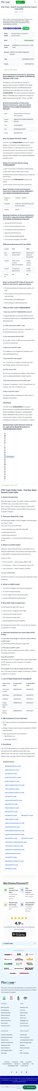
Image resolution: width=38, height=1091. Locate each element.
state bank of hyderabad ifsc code (16, 842)
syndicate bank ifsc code (13, 853)
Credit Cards (23, 1034)
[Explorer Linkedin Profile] (17, 1072)
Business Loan (24, 1007)
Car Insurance (5, 1010)
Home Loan (23, 1018)
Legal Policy (25, 1063)
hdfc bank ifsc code (11, 811)
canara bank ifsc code (12, 789)
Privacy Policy (24, 1065)
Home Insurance (5, 1015)
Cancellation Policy (13, 1065)
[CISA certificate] (11, 998)
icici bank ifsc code (11, 815)
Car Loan (22, 1010)
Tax (21, 1050)
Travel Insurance (5, 1025)
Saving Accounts (5, 1045)
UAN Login (4, 1053)
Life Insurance (5, 1018)
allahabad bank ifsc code (13, 766)
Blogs (21, 1062)
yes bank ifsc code (10, 868)
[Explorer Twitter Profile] (26, 1072)
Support (19, 2)
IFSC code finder (24, 1053)
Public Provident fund (7, 1042)
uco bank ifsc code (11, 857)
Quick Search (31, 1087)
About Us (7, 1062)
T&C (32, 1063)
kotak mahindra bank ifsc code (14, 830)
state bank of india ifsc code (14, 846)
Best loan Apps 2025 (25, 1042)
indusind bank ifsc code (12, 827)
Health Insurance (5, 1012)
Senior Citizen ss (5, 1048)
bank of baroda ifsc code (13, 777)
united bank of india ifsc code (14, 861)
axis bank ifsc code (11, 773)
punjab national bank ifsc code (14, 834)
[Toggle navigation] (35, 2)
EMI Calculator (24, 1012)
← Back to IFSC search (10, 70)
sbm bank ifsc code (11, 838)
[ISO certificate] (25, 998)
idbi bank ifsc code (27, 815)
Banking (22, 1045)
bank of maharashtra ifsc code (14, 785)
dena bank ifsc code (11, 804)
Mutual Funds (4, 1040)
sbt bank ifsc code (27, 838)
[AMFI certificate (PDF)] (4, 998)
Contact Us (15, 1062)
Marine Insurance (6, 1020)
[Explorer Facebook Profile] (12, 1072)
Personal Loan (24, 1023)
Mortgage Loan (24, 1020)
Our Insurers (4, 1023)
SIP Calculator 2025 (6, 1050)
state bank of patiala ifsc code (14, 849)
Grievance (28, 1062)
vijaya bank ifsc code (11, 865)
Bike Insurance (5, 1007)
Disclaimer (17, 1063)
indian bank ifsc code (11, 819)
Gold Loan (23, 1015)
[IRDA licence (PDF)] (18, 998)
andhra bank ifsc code (12, 770)
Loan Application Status (26, 1040)
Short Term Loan (24, 1025)
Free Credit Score (25, 1037)
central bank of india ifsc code (14, 792)
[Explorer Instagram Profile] (22, 1072)
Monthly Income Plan (6, 1037)
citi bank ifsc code (10, 796)
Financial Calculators (6, 1034)
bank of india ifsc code (12, 781)
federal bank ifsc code (12, 808)
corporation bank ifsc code (13, 800)
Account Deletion (7, 1063)
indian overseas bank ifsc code (14, 823)
